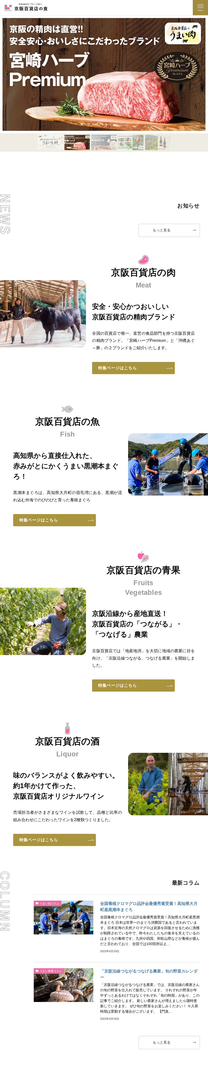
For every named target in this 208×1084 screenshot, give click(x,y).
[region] (104, 83)
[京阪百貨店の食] (26, 7)
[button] (50, 142)
